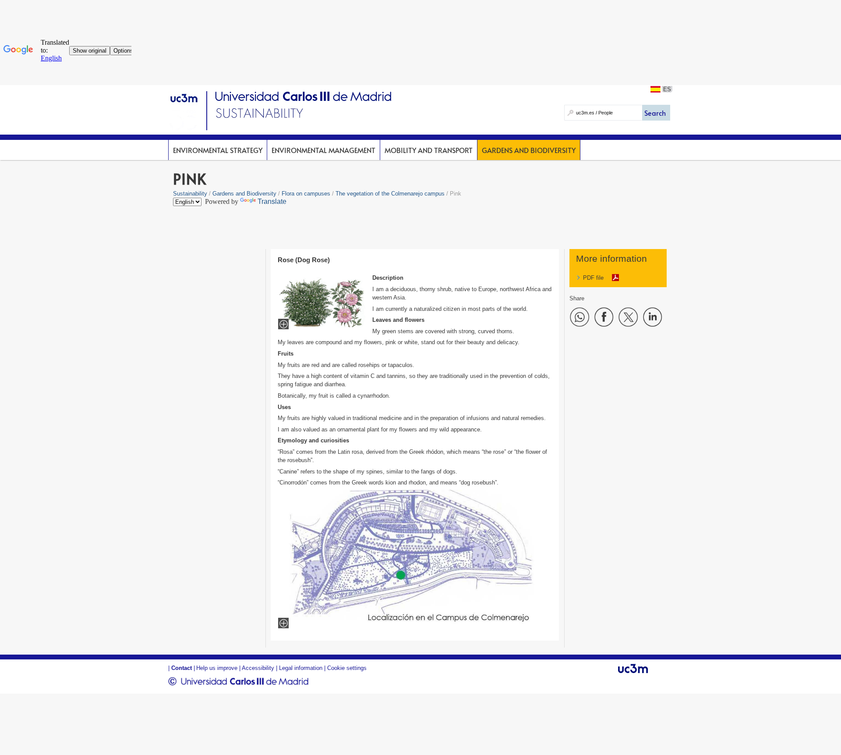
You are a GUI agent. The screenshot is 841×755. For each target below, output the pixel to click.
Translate (272, 201)
